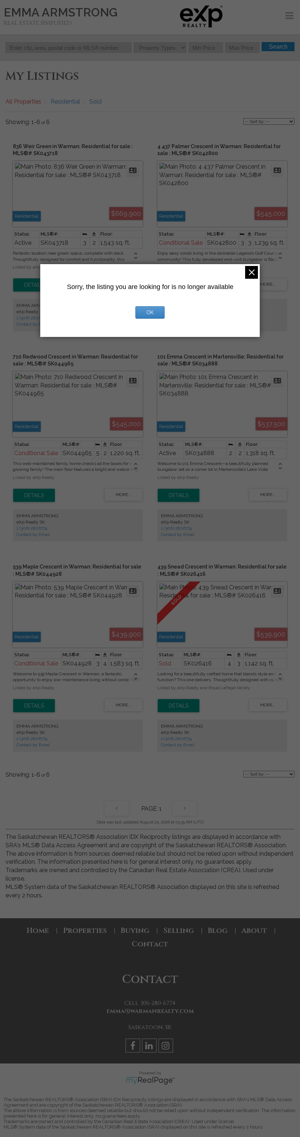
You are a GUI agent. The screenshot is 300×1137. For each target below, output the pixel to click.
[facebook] (133, 1046)
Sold (95, 101)
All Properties (23, 101)
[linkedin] (150, 1046)
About (254, 930)
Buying (135, 930)
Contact (150, 944)
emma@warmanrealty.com (150, 1011)
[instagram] (166, 1046)
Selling (178, 930)
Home (38, 930)
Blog (218, 930)
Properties (85, 930)
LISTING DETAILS (34, 285)
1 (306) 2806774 (31, 317)
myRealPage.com (150, 1081)
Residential (65, 101)
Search (278, 47)
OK (150, 312)
